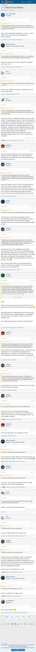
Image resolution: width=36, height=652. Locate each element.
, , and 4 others (12, 596)
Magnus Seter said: (6, 108)
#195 (34, 472)
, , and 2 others (14, 536)
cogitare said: (5, 23)
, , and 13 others (13, 572)
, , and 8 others (15, 487)
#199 (34, 582)
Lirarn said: (4, 526)
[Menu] (2, 2)
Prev (12, 616)
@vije (24, 564)
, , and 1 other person (12, 67)
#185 (34, 151)
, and (13, 39)
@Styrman (32, 560)
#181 (34, 20)
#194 (34, 446)
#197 (34, 522)
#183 (34, 77)
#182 (34, 50)
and (9, 435)
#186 (34, 169)
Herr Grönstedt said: (7, 53)
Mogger (4, 10)
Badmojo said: (5, 172)
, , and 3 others (11, 94)
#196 (34, 498)
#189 (34, 280)
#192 (34, 400)
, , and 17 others (13, 140)
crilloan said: (5, 341)
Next (23, 616)
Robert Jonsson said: (7, 81)
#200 (34, 606)
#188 (34, 234)
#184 (34, 105)
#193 (34, 430)
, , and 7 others (11, 269)
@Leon (31, 564)
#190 (34, 338)
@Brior (28, 33)
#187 (34, 206)
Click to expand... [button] (18, 297)
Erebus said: (5, 237)
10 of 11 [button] (18, 616)
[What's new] (34, 1)
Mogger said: (5, 210)
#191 (34, 370)
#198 (34, 546)
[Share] (31, 20)
